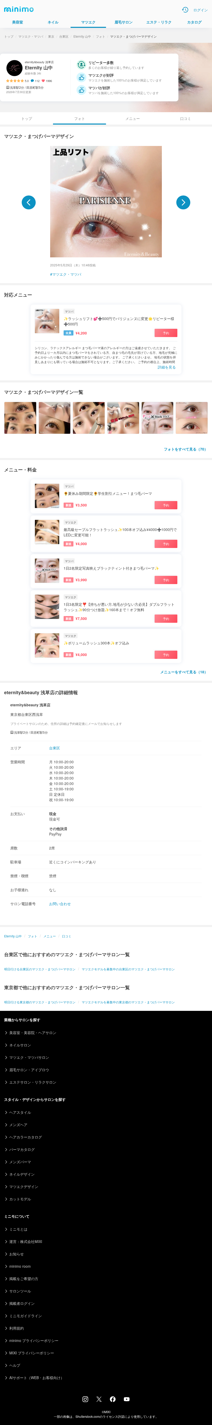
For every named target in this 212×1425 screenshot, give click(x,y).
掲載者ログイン (22, 1303)
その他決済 (58, 828)
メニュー (132, 118)
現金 (52, 813)
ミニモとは (18, 1229)
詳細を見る (167, 367)
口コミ (185, 118)
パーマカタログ (22, 1149)
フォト (100, 36)
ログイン (200, 9)
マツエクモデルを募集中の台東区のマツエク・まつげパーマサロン (128, 969)
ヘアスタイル (20, 1112)
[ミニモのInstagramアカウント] (85, 1400)
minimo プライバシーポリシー (33, 1340)
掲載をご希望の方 (23, 1278)
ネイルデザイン (22, 1174)
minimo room (20, 1266)
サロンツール (20, 1290)
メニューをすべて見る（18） (184, 671)
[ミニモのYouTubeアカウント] (127, 1399)
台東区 (64, 36)
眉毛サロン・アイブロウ (29, 1069)
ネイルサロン (20, 1044)
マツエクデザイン (23, 1186)
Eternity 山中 (82, 36)
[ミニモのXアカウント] (99, 1400)
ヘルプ (14, 1365)
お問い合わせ (60, 903)
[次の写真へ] (183, 202)
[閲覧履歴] (185, 10)
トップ (8, 36)
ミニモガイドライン (25, 1315)
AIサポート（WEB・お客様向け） (36, 1377)
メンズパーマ (20, 1161)
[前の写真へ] (29, 202)
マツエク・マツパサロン (29, 1057)
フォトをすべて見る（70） (186, 449)
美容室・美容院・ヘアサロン (32, 1032)
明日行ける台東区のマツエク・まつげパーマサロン (39, 969)
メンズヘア (18, 1124)
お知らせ (16, 1253)
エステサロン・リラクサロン (32, 1082)
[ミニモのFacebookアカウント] (113, 1400)
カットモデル (20, 1198)
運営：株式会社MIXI (25, 1241)
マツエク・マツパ (30, 36)
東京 (51, 36)
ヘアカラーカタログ (25, 1137)
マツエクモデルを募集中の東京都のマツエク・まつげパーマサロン (128, 1002)
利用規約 (16, 1328)
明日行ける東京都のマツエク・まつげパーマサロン (39, 1002)
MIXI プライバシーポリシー (31, 1352)
